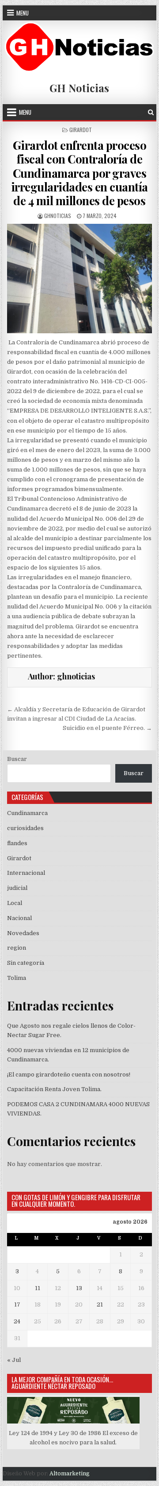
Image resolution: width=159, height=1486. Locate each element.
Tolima (16, 978)
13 (79, 1288)
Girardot (80, 129)
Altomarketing (69, 1473)
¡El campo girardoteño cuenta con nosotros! (68, 1074)
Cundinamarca (27, 813)
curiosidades (25, 828)
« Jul (14, 1360)
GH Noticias (79, 88)
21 (100, 1304)
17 (17, 1304)
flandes (17, 843)
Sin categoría (25, 962)
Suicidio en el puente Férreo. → (107, 728)
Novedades (23, 933)
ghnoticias (57, 215)
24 (17, 1321)
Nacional (19, 918)
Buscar (17, 759)
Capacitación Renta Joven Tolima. (54, 1089)
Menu (22, 12)
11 (37, 1288)
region (16, 947)
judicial (17, 888)
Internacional (26, 873)
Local (14, 903)
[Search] (151, 112)
